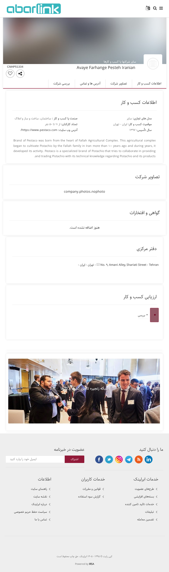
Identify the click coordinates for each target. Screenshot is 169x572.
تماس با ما (41, 519)
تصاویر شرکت (118, 83)
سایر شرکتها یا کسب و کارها (120, 61)
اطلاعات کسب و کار (149, 83)
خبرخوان (139, 459)
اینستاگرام (119, 459)
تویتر (109, 459)
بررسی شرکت (61, 83)
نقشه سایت (40, 496)
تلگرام (129, 459)
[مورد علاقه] (10, 73)
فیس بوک (99, 459)
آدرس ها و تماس (90, 83)
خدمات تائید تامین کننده (139, 504)
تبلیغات (149, 511)
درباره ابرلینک (39, 504)
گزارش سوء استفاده (89, 496)
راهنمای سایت (39, 489)
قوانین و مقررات (92, 489)
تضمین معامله (145, 519)
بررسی (141, 315)
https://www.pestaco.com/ (39, 130)
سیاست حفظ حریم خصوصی (30, 511)
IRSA (91, 564)
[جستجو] (155, 8)
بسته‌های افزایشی (144, 496)
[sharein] (20, 73)
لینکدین (149, 459)
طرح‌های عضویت (144, 489)
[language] (148, 8)
